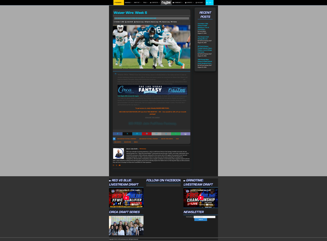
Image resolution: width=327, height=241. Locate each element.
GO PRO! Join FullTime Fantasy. (153, 123)
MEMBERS (118, 2)
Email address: (190, 216)
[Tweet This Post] (127, 133)
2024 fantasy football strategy (148, 138)
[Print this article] (166, 133)
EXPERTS (189, 2)
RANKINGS (128, 2)
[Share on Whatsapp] (176, 133)
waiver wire (127, 142)
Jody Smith (130, 21)
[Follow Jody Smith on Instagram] (113, 165)
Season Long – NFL (156, 21)
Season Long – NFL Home (169, 21)
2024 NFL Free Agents (167, 138)
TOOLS (144, 2)
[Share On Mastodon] (185, 133)
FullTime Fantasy (161, 79)
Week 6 (136, 142)
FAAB (177, 138)
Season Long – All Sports (143, 21)
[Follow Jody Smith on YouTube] (119, 165)
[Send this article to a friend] (156, 133)
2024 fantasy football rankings (126, 138)
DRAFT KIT (137, 2)
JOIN (209, 2)
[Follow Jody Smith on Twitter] (115, 165)
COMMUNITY (178, 2)
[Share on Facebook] (118, 133)
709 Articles (142, 148)
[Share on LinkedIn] (137, 133)
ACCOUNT (200, 2)
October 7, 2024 (119, 21)
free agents (117, 142)
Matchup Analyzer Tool (175, 79)
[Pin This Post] (147, 133)
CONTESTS (155, 2)
